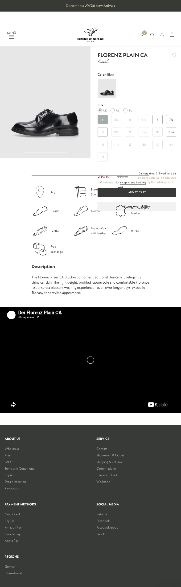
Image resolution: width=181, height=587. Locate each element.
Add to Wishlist (174, 55)
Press (8, 455)
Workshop (103, 482)
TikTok (100, 534)
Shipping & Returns (109, 462)
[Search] (152, 34)
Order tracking (106, 468)
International (13, 573)
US (117, 110)
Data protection (15, 482)
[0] (142, 35)
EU (130, 110)
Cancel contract (106, 475)
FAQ (8, 462)
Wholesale (12, 448)
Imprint (10, 475)
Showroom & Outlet (110, 455)
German (10, 566)
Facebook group (107, 527)
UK (105, 110)
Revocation (12, 488)
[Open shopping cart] (172, 35)
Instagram (102, 514)
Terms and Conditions (19, 468)
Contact (101, 448)
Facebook (103, 521)
